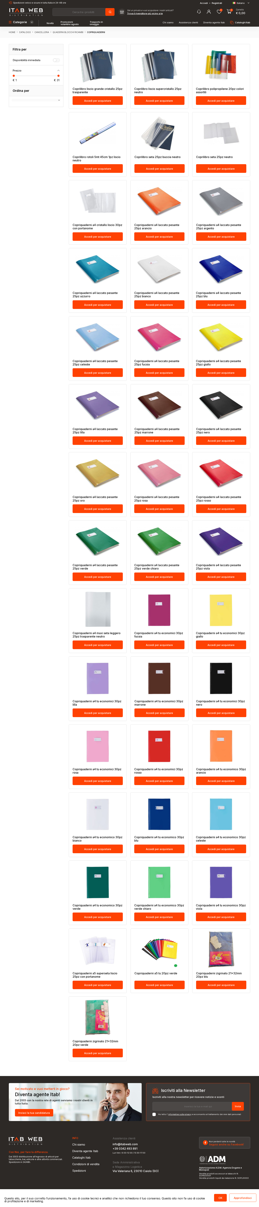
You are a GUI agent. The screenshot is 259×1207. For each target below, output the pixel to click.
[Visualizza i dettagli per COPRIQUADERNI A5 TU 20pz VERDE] (159, 949)
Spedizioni (79, 1170)
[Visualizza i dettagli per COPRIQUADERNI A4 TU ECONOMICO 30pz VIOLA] (221, 881)
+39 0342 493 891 (125, 1148)
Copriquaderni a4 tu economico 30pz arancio (221, 771)
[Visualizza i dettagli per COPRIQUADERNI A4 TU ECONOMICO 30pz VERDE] (98, 881)
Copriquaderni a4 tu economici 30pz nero (220, 703)
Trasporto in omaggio (96, 23)
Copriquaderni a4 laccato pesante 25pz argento (218, 226)
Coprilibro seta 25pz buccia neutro (157, 157)
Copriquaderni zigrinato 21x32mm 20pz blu (219, 975)
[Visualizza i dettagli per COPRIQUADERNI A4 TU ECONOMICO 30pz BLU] (159, 813)
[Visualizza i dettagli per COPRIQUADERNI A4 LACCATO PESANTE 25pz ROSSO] (221, 473)
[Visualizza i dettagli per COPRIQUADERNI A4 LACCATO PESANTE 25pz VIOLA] (221, 541)
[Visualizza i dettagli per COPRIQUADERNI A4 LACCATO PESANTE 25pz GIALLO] (221, 337)
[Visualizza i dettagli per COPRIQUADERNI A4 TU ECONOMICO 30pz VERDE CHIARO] (159, 881)
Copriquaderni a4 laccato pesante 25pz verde (95, 567)
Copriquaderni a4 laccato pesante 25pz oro (95, 498)
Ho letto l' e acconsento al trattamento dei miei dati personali (199, 1114)
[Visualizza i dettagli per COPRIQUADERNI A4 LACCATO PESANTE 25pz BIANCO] (159, 269)
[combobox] (83, 12)
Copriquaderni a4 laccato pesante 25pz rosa (156, 498)
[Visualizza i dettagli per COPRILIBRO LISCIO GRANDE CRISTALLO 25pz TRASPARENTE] (98, 65)
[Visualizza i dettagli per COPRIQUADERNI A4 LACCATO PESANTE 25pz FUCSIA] (159, 337)
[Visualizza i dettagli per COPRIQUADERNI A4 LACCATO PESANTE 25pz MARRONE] (159, 405)
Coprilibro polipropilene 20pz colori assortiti (220, 90)
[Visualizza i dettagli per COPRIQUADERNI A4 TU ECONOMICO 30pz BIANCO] (98, 813)
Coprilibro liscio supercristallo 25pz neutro (157, 90)
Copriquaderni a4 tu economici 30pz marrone (158, 703)
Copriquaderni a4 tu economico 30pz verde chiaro (159, 907)
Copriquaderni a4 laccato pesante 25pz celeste (95, 362)
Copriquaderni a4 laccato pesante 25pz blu (218, 294)
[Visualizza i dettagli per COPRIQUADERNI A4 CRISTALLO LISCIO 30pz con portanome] (98, 201)
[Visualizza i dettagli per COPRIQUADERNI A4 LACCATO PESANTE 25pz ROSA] (159, 473)
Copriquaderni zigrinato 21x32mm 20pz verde (95, 1043)
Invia (238, 1106)
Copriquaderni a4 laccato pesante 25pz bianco (156, 294)
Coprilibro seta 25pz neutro (214, 157)
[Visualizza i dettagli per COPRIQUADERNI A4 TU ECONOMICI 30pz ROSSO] (159, 745)
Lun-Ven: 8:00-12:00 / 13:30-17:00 (129, 1153)
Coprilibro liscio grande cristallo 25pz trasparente (97, 90)
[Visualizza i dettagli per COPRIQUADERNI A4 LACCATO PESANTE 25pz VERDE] (98, 541)
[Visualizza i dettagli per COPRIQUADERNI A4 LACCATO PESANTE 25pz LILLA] (98, 405)
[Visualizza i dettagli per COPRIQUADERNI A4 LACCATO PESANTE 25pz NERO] (221, 405)
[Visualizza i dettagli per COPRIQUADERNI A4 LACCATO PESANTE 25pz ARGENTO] (221, 201)
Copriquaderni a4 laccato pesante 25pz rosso (218, 498)
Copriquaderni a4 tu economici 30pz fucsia (158, 634)
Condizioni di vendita (85, 1164)
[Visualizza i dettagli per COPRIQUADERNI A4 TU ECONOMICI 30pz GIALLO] (221, 609)
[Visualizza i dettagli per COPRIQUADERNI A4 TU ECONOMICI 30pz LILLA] (98, 677)
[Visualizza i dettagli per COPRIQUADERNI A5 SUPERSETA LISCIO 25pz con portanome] (98, 949)
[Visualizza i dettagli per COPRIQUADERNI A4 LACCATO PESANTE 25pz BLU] (221, 269)
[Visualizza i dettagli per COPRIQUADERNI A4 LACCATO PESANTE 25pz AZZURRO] (98, 269)
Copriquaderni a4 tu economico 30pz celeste (221, 839)
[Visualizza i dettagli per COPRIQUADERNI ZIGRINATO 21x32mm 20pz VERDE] (98, 1017)
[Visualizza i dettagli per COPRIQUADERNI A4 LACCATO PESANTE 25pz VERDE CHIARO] (159, 541)
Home (12, 32)
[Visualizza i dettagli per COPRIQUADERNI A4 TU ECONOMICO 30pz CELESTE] (221, 813)
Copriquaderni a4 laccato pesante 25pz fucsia (156, 362)
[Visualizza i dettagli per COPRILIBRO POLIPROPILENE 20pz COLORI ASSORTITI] (221, 65)
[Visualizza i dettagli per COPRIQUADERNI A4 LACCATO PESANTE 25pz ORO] (98, 473)
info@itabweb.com (125, 1144)
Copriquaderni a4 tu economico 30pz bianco (97, 839)
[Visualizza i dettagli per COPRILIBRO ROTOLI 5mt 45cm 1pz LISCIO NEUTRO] (98, 133)
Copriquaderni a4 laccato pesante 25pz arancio (156, 226)
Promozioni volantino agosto (70, 23)
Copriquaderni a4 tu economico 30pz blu (159, 839)
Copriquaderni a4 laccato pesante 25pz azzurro (95, 294)
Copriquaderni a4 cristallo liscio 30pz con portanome (97, 226)
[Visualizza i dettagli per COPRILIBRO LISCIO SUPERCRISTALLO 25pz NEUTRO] (159, 65)
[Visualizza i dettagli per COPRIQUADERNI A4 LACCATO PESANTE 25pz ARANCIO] (159, 201)
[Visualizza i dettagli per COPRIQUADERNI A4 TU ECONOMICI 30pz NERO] (221, 677)
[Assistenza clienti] (199, 12)
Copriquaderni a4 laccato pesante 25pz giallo (218, 362)
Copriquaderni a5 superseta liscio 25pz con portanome (95, 975)
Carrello (240, 10)
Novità (50, 23)
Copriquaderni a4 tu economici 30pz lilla (97, 703)
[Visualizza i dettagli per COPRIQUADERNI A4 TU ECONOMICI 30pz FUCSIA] (159, 609)
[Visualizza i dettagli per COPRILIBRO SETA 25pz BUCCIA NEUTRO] (159, 133)
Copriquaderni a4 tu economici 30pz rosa (97, 771)
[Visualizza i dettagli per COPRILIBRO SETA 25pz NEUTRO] (221, 133)
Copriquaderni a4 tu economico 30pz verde (97, 907)
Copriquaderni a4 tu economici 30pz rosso (158, 771)
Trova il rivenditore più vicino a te (145, 13)
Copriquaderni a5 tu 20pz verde (155, 973)
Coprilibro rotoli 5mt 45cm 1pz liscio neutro (97, 158)
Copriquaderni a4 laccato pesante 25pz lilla (95, 430)
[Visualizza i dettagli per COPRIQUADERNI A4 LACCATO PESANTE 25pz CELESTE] (98, 337)
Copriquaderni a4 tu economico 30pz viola (221, 907)
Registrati (217, 3)
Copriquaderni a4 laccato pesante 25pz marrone (157, 430)
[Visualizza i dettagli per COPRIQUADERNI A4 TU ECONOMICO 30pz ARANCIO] (221, 745)
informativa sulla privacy (179, 1114)
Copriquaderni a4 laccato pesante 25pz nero (218, 430)
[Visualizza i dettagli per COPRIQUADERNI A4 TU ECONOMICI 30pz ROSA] (98, 745)
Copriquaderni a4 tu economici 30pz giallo (220, 634)
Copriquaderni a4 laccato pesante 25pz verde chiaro (156, 567)
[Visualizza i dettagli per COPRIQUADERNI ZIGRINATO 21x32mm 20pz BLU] (221, 949)
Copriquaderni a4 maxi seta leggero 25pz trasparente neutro (97, 634)
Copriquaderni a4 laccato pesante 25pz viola (218, 567)
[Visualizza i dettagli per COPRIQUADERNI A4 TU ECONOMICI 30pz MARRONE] (159, 677)
